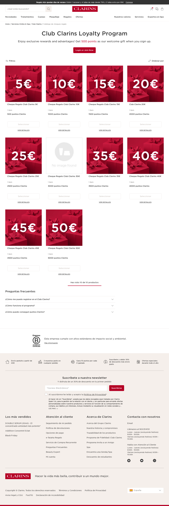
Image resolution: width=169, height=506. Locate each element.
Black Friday (11, 435)
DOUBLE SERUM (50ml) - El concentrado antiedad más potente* (23, 424)
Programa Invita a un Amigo (100, 442)
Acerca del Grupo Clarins (99, 423)
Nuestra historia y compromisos (102, 428)
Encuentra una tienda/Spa (99, 452)
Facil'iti (29, 495)
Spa (88, 447)
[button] (60, 299)
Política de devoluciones (58, 428)
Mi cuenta (50, 457)
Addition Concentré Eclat (17, 431)
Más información (51, 343)
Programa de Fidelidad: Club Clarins (104, 438)
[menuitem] (151, 9)
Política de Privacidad (95, 490)
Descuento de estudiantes (99, 457)
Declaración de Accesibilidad (50, 495)
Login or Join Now (84, 50)
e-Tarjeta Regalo (54, 438)
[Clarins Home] (84, 9)
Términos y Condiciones (70, 490)
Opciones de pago (55, 433)
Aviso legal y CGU (14, 495)
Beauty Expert (53, 452)
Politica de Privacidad (95, 394)
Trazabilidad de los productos (101, 433)
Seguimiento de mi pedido (59, 423)
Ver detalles (23, 130)
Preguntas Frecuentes (56, 447)
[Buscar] (48, 9)
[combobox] (145, 490)
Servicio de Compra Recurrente (61, 442)
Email (130, 423)
